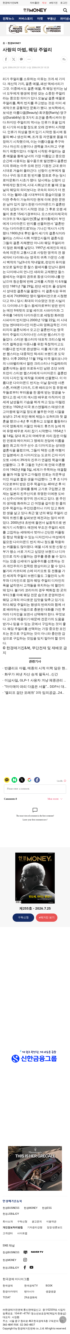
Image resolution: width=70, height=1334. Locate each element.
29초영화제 (30, 1297)
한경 (11, 1207)
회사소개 (8, 1221)
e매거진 (53, 2)
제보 (44, 2)
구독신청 (23, 917)
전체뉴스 (8, 18)
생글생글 (51, 1291)
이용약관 (51, 1221)
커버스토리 (25, 18)
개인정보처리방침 (13, 1227)
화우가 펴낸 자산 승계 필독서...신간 (31, 674)
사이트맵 (22, 1233)
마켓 (40, 18)
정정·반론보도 (54, 1227)
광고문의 (37, 1221)
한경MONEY (14, 43)
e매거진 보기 (47, 917)
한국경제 (8, 1285)
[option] (35, 29)
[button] (63, 3)
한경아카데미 (10, 1291)
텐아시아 (29, 1291)
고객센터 (8, 1233)
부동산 (51, 18)
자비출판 (34, 2)
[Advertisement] (35, 986)
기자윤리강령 (34, 1227)
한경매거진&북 (10, 2)
